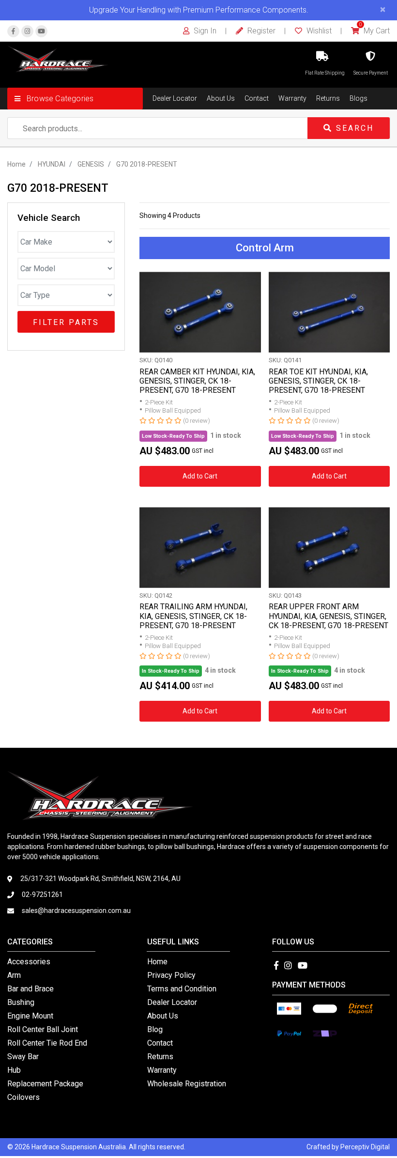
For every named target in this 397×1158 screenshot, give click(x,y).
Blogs (358, 98)
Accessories (28, 961)
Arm (14, 975)
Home (157, 961)
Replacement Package (45, 1083)
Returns (328, 98)
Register (260, 30)
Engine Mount (30, 1015)
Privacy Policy (171, 975)
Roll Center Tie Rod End (47, 1043)
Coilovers (23, 1097)
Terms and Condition (181, 988)
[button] (75, 98)
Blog (155, 1029)
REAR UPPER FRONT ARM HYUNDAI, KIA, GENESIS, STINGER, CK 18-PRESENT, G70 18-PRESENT (328, 616)
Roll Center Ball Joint (42, 1029)
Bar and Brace (30, 988)
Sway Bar (23, 1056)
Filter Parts (66, 322)
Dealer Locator (175, 98)
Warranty (292, 98)
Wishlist (318, 30)
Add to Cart (200, 476)
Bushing (20, 1002)
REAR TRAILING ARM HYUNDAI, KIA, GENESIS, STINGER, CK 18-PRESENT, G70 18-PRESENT (193, 616)
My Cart (374, 30)
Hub (14, 1070)
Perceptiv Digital (365, 1147)
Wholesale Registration (186, 1083)
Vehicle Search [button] (48, 218)
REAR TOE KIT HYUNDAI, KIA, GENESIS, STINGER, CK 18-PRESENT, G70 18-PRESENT (318, 381)
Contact (256, 98)
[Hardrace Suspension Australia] (57, 58)
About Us (221, 98)
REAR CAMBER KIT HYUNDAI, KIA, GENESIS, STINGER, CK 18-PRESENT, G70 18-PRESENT (197, 381)
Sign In (204, 30)
